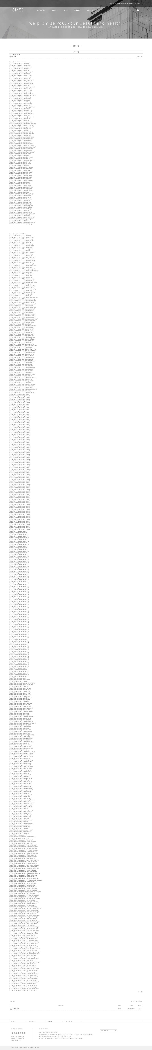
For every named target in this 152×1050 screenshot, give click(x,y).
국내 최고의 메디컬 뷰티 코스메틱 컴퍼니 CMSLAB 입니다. (124, 3)
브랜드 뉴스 (69, 1021)
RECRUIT (77, 10)
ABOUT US (41, 10)
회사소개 (13, 1021)
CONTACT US (92, 10)
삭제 (14, 1001)
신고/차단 (140, 992)
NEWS (66, 10)
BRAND (54, 10)
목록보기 (140, 1001)
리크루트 (50, 1021)
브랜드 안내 (32, 1021)
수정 (11, 1001)
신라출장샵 (16, 1008)
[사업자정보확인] (88, 1034)
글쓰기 (135, 1001)
